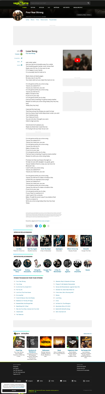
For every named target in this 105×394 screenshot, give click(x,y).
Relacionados (44, 19)
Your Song (19, 284)
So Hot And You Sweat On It (23, 287)
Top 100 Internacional (19, 372)
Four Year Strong (34, 12)
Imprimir (18, 65)
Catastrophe (19, 311)
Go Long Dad (19, 295)
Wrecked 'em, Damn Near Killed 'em (65, 289)
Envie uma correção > (44, 221)
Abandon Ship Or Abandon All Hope (65, 281)
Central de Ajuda (81, 366)
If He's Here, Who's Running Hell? (65, 292)
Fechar (14, 390)
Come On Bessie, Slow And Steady (25, 298)
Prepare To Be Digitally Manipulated (65, 284)
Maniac (57, 295)
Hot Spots (66, 7)
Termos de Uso (81, 368)
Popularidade (52, 19)
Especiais (15, 366)
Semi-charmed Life (61, 311)
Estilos (41, 7)
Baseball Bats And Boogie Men (24, 303)
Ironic (57, 300)
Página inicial (29, 16)
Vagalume (21, 3)
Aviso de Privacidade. (18, 387)
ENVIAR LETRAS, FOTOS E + (84, 14)
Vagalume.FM (77, 7)
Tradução (17, 54)
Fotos (37, 19)
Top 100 (33, 7)
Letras (27, 19)
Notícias (56, 7)
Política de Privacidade (83, 370)
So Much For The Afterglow (63, 303)
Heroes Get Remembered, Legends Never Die (68, 287)
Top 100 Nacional (17, 370)
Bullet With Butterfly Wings (63, 309)
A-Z (49, 7)
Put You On (19, 289)
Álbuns (32, 19)
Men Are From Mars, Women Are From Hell (27, 309)
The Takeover (19, 314)
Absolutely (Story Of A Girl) (63, 306)
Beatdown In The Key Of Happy (24, 300)
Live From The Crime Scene (23, 292)
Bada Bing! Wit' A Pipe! (22, 306)
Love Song (58, 298)
